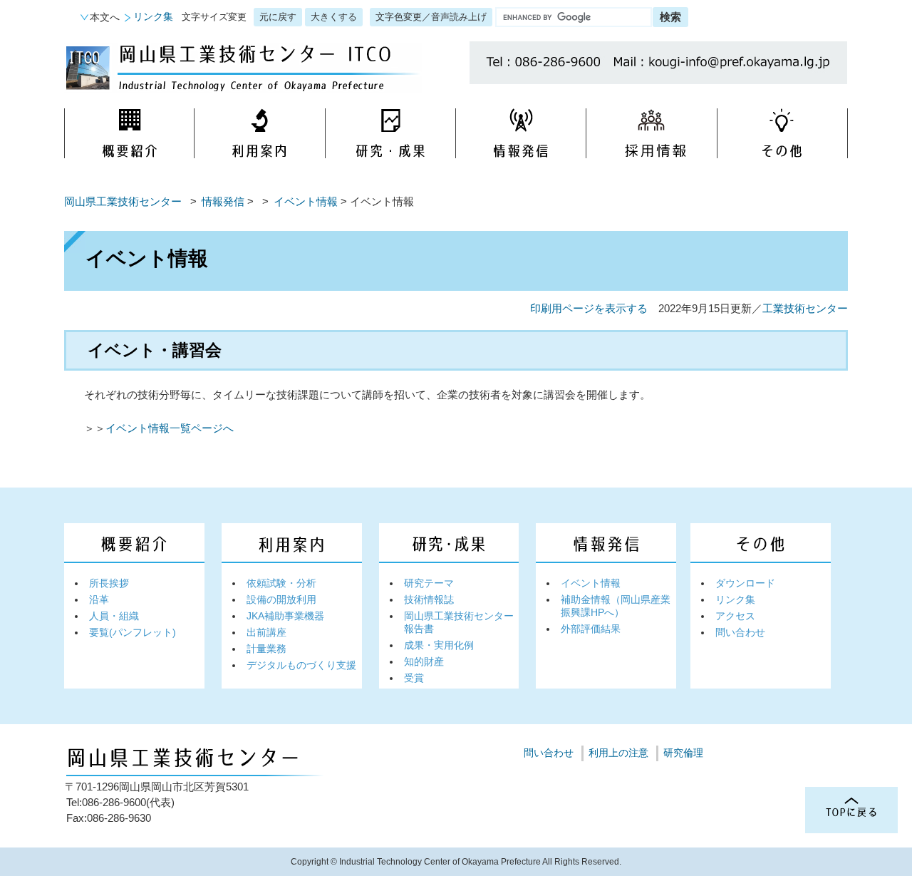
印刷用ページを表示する (589, 308)
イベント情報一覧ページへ (169, 428)
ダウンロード (745, 583)
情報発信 (223, 201)
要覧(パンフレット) (132, 632)
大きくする (334, 16)
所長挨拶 (109, 583)
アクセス (735, 616)
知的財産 (424, 661)
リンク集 (153, 16)
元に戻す (277, 16)
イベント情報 (306, 201)
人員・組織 (114, 616)
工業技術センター (805, 308)
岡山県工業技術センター (123, 201)
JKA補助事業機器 (285, 616)
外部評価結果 (591, 628)
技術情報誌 (429, 599)
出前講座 (266, 632)
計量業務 (266, 648)
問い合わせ (740, 632)
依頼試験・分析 (281, 583)
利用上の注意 (618, 752)
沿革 (99, 599)
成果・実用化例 (439, 645)
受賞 (414, 678)
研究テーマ (429, 583)
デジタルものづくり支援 (301, 665)
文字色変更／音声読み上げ (431, 16)
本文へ (105, 17)
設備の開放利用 (281, 599)
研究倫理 (683, 752)
